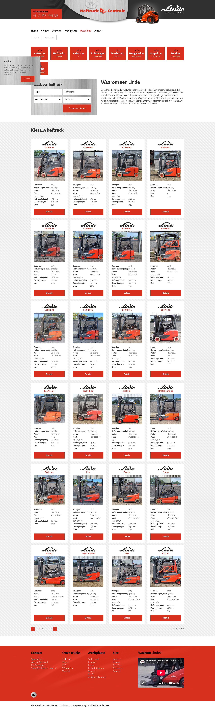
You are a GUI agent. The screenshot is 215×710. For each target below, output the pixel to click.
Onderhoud (93, 659)
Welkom (117, 659)
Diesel (65, 662)
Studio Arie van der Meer (98, 705)
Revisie (91, 665)
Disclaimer (64, 705)
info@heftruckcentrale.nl (44, 668)
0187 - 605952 (38, 665)
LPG (64, 665)
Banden (91, 671)
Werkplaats (70, 30)
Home (34, 30)
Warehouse (67, 668)
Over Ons (56, 30)
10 (51, 629)
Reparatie (92, 662)
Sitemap (54, 705)
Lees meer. (8, 75)
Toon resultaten (77, 108)
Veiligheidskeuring (97, 677)
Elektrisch (67, 659)
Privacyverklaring (78, 705)
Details (49, 212)
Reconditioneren (96, 668)
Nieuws (45, 30)
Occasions (85, 30)
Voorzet (66, 671)
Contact (98, 30)
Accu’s (91, 674)
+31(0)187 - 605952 (45, 15)
